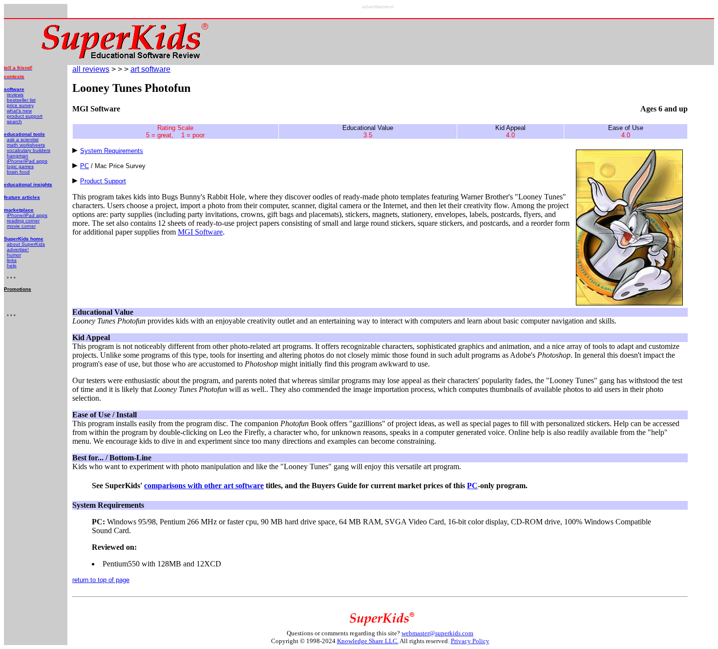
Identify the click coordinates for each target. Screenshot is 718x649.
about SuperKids (26, 244)
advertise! (18, 249)
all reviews (90, 69)
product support (24, 116)
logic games (20, 166)
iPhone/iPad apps (27, 161)
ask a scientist (23, 139)
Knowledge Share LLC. (368, 641)
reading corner (23, 220)
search (14, 121)
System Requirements (111, 150)
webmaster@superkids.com (437, 633)
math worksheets (26, 145)
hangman (17, 155)
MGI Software (200, 232)
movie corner (21, 226)
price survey (20, 105)
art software (150, 69)
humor (14, 255)
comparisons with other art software (204, 485)
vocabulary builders (28, 150)
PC (84, 166)
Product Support (103, 181)
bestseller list (21, 100)
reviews (15, 94)
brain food (18, 171)
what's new (19, 110)
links (12, 260)
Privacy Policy (470, 641)
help (12, 265)
